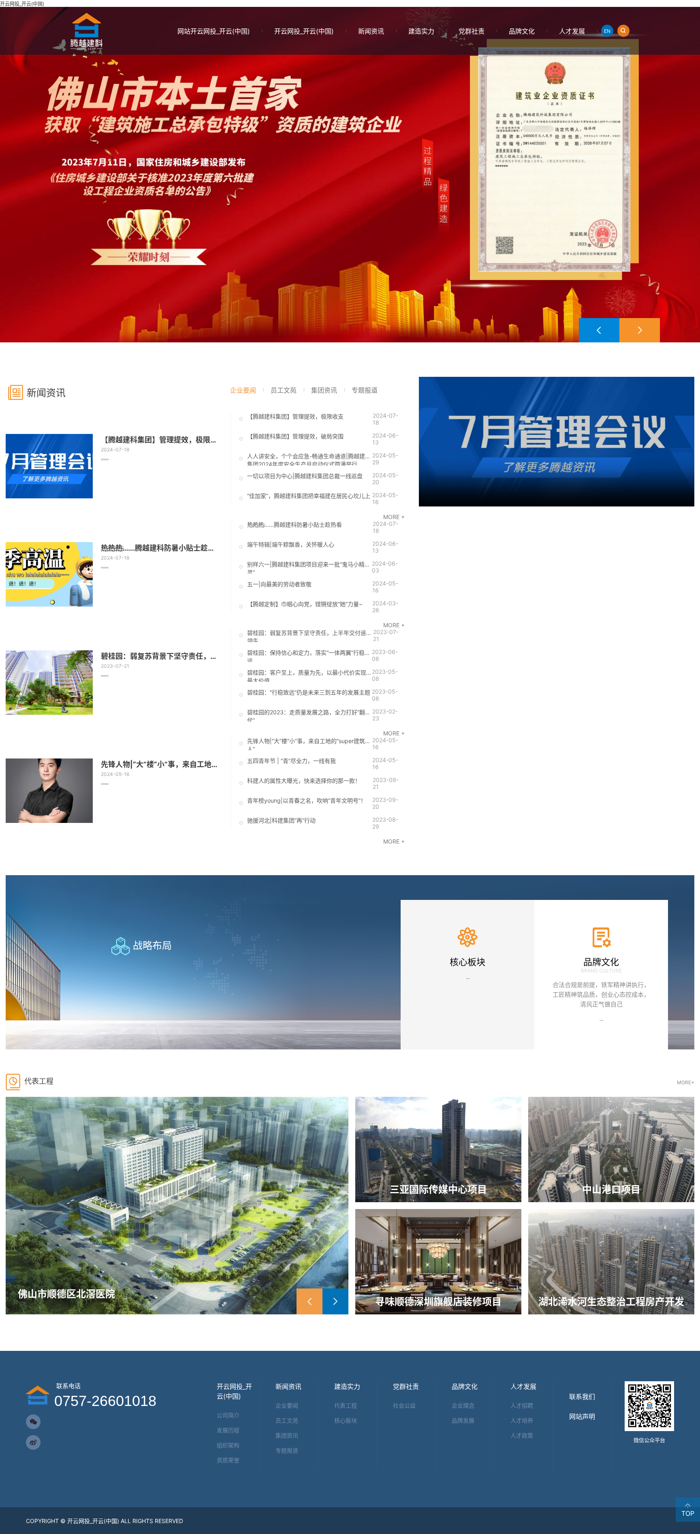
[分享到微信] (33, 1421)
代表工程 (345, 1405)
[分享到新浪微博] (33, 1442)
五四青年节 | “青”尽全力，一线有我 (291, 760)
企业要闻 (286, 1405)
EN (607, 31)
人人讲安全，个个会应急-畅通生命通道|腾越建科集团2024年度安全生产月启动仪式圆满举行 (309, 459)
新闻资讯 (371, 31)
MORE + (394, 516)
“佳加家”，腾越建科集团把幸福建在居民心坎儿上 (308, 495)
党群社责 (471, 31)
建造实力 (421, 31)
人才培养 (521, 1420)
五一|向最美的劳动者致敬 (279, 584)
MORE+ (685, 1082)
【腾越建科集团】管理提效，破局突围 (295, 436)
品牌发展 (463, 1420)
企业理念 (463, 1405)
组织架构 (228, 1445)
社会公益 (404, 1405)
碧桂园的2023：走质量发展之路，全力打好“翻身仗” (309, 715)
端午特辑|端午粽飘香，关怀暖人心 (290, 544)
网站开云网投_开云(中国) (213, 31)
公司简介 (228, 1415)
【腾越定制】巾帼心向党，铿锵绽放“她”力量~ (305, 603)
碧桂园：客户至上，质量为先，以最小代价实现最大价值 (306, 675)
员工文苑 (286, 1420)
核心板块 (345, 1420)
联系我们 (582, 1397)
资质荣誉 (228, 1460)
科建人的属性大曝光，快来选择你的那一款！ (304, 780)
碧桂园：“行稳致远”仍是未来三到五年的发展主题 (308, 692)
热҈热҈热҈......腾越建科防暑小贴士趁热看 (294, 524)
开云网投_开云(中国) (22, 4)
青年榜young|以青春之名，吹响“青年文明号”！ (306, 800)
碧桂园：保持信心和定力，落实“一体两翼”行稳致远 (308, 655)
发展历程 (228, 1430)
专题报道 (286, 1450)
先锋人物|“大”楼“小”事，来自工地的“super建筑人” (306, 743)
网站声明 (582, 1416)
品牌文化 (522, 31)
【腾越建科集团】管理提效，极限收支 (295, 416)
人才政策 (521, 1435)
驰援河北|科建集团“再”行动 (281, 820)
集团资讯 (286, 1435)
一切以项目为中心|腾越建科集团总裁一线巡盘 (305, 475)
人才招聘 (521, 1405)
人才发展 (572, 31)
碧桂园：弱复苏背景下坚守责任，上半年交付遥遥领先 (309, 635)
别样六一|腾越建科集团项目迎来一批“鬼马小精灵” (306, 567)
